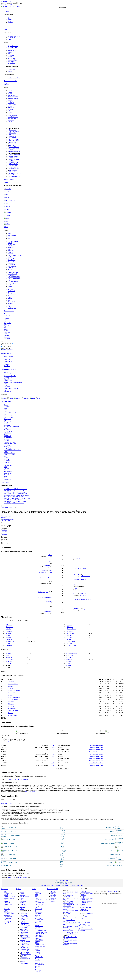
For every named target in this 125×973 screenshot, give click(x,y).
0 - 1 (52, 754)
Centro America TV (13, 283)
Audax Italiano (12, 708)
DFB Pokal (11, 61)
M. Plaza (88, 599)
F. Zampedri (9, 645)
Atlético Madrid (12, 104)
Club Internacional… (14, 131)
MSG (9, 295)
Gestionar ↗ (9, 353)
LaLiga (10, 52)
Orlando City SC (13, 142)
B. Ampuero (9, 631)
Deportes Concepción (14, 697)
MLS (5, 324)
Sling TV (53, 892)
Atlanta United (25, 930)
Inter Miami (24, 915)
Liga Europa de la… (13, 47)
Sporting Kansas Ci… (15, 176)
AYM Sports (11, 275)
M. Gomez (9, 661)
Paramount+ (11, 253)
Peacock (10, 269)
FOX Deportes (12, 266)
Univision (10, 267)
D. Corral (43, 578)
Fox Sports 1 (11, 247)
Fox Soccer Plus (12, 244)
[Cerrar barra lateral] (1, 506)
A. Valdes (68, 665)
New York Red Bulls (14, 140)
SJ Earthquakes (25, 944)
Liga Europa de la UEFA (11, 388)
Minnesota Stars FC (14, 168)
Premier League (12, 50)
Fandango (10, 288)
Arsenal (10, 90)
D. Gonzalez (48, 572)
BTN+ (9, 280)
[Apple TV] (17, 398)
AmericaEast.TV (12, 274)
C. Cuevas (8, 633)
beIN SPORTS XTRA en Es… (12, 450)
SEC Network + (12, 301)
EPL (5, 327)
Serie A (10, 53)
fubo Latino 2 (11, 291)
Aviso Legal (84, 899)
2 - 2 (52, 760)
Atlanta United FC (14, 147)
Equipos (6, 84)
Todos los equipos (9, 179)
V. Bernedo (9, 625)
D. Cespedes (69, 657)
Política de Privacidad (87, 898)
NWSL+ (10, 297)
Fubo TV (53, 893)
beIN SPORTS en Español (11, 426)
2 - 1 (52, 756)
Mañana (10, 19)
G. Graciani (76, 568)
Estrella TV (11, 286)
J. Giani (50, 562)
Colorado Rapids (13, 164)
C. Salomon (69, 655)
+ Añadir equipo (8, 356)
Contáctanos (84, 910)
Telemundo (11, 263)
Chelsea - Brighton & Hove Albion (70, 905)
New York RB (24, 924)
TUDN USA (11, 258)
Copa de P (7, 337)
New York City (25, 923)
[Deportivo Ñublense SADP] (4, 530)
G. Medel (40, 597)
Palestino (10, 686)
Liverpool (10, 93)
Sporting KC (24, 963)
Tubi (9, 305)
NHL (90, 916)
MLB (82, 918)
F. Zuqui (50, 555)
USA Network (11, 260)
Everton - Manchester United (68, 929)
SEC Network (11, 300)
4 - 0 (52, 763)
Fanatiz (10, 233)
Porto (9, 113)
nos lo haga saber (30, 791)
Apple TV (10, 252)
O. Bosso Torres (71, 629)
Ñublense (3, 517)
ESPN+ (10, 249)
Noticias (6, 313)
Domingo (10, 22)
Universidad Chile (13, 684)
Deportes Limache (13, 693)
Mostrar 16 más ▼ (62, 768)
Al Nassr (10, 121)
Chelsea (10, 92)
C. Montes (49, 578)
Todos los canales (9, 311)
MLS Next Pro (12, 294)
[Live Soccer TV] (6, 1)
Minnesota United (26, 954)
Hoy (9, 18)
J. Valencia (9, 639)
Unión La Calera (12, 715)
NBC (9, 240)
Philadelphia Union (14, 148)
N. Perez (75, 588)
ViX (9, 306)
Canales (6, 182)
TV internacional (5, 544)
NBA (82, 916)
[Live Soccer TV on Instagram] (70, 944)
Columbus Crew (25, 937)
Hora (9, 346)
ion (8, 292)
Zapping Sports (12, 308)
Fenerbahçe (11, 120)
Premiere (10, 298)
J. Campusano (71, 641)
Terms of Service (22, 877)
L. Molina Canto (85, 576)
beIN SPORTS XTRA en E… (16, 278)
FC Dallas (11, 161)
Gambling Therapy (112, 891)
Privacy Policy (11, 877)
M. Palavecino (48, 565)
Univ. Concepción (13, 710)
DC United (12, 145)
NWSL (10, 39)
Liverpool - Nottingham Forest (68, 902)
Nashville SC (12, 130)
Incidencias (4, 537)
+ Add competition (9, 373)
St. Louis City (24, 947)
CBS (9, 236)
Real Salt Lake (13, 165)
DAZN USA (11, 261)
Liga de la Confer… (13, 49)
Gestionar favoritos (7, 349)
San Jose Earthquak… (15, 159)
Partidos (6, 11)
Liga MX (10, 71)
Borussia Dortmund (13, 117)
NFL (86, 916)
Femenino (7, 315)
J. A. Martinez (43, 570)
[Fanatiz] (32, 398)
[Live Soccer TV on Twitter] (70, 941)
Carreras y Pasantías (86, 901)
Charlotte (23, 920)
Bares (83, 904)
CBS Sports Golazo (13, 281)
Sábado (10, 21)
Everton (10, 100)
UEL (5, 320)
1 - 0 (52, 747)
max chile (11, 779)
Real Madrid (11, 103)
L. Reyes (75, 585)
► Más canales (5, 482)
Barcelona (10, 101)
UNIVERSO (11, 264)
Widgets (83, 895)
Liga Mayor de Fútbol (14, 36)
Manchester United (13, 96)
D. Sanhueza (76, 558)
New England (24, 918)
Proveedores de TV (52, 889)
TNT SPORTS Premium (21, 779)
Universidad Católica (6, 516)
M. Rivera (83, 595)
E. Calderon (4, 531)
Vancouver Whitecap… (15, 154)
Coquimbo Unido (13, 699)
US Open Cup (11, 37)
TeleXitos (10, 303)
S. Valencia (70, 631)
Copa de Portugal (12, 60)
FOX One (10, 289)
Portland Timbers (13, 167)
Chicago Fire (12, 133)
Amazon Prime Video (13, 272)
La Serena (11, 701)
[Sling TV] (10, 398)
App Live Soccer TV (87, 893)
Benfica (10, 112)
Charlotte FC (12, 136)
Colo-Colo (11, 681)
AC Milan (10, 109)
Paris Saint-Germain (13, 118)
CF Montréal (12, 150)
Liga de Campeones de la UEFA (13, 382)
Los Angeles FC (13, 157)
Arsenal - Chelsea (71, 934)
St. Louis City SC (13, 162)
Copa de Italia (11, 63)
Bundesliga (11, 55)
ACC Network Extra (13, 270)
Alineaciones (4, 539)
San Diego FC (13, 170)
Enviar (18, 873)
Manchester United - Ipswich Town (70, 911)
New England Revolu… (15, 134)
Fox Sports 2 (11, 250)
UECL (6, 321)
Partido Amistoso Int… (14, 78)
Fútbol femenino (85, 892)
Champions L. (8, 318)
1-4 (8, 739)
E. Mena (8, 655)
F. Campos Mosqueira (79, 599)
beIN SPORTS (12, 235)
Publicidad (84, 896)
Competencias (5, 369)
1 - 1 (52, 749)
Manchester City (12, 95)
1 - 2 (52, 745)
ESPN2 (10, 243)
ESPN (9, 238)
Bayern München (12, 115)
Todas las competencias (10, 81)
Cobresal (10, 713)
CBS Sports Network (13, 241)
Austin (23, 961)
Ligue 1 (10, 56)
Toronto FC (12, 144)
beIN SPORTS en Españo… (15, 255)
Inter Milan (11, 107)
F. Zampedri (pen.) (6, 520)
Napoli (9, 110)
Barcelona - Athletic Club (68, 895)
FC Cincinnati (12, 137)
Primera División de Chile (8, 507)
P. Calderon (70, 627)
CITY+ (10, 284)
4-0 (8, 741)
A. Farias (8, 629)
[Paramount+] (26, 398)
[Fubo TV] (4, 398)
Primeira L (7, 335)
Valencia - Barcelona (72, 932)
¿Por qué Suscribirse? (27, 873)
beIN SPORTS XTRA (14, 277)
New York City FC (14, 139)
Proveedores (84, 902)
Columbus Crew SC (14, 151)
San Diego (24, 955)
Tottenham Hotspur (13, 98)
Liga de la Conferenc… (7, 901)
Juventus (10, 106)
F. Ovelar (75, 594)
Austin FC (12, 174)
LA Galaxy (12, 171)
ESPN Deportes (12, 246)
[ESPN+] (38, 398)
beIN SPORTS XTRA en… (39, 940)
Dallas (22, 946)
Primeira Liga (11, 58)
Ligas (5, 29)
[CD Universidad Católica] (7, 519)
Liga (3, 346)
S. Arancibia (41, 572)
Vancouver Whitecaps (23, 939)
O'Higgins (11, 704)
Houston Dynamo (13, 156)
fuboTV (10, 257)
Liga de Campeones (13, 46)
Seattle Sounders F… (15, 173)
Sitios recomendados (87, 906)
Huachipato (11, 706)
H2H (2, 542)
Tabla (2, 541)
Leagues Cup (11, 69)
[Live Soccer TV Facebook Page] (70, 938)
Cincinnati (23, 921)
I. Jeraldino (4, 534)
